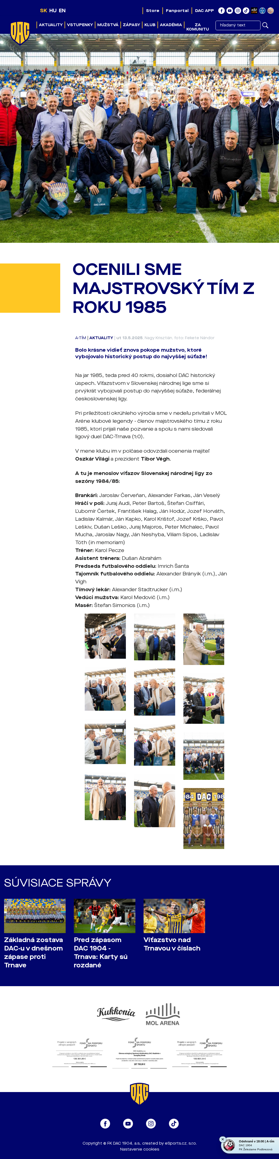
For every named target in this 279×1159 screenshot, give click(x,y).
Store (152, 10)
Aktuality (51, 24)
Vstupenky (80, 24)
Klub (150, 24)
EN (62, 10)
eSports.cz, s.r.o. (181, 1143)
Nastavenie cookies (139, 1149)
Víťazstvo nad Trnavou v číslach (172, 944)
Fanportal (177, 10)
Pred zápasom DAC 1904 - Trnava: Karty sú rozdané (101, 953)
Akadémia (171, 24)
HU (53, 10)
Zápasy (131, 24)
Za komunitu (197, 27)
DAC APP (204, 10)
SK (43, 10)
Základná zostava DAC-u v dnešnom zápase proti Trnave (33, 953)
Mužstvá (108, 24)
